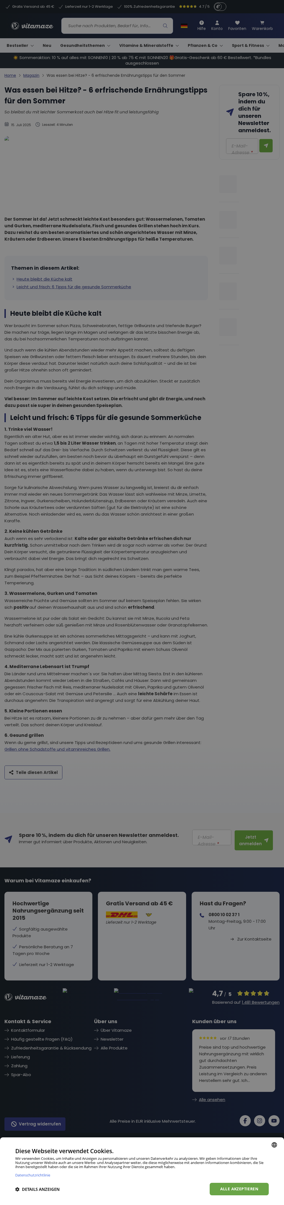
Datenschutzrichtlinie (32, 1175)
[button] (37, 1189)
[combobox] (274, 1145)
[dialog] (142, 1171)
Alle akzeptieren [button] (239, 1188)
